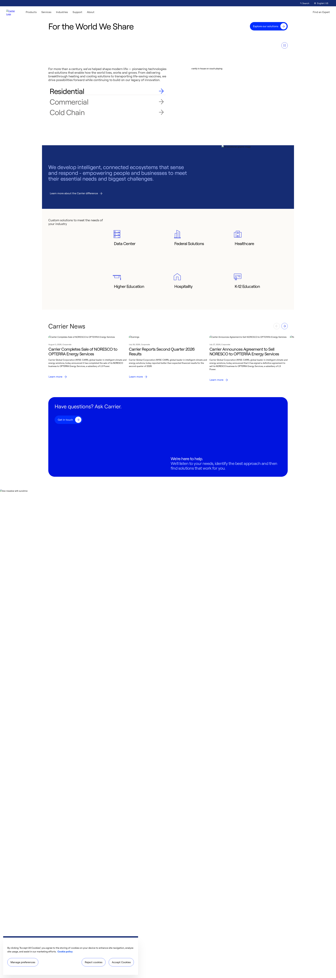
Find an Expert (321, 12)
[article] (87, 359)
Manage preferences (22, 962)
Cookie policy (65, 951)
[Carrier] (12, 12)
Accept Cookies (121, 962)
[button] (284, 45)
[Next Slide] (284, 326)
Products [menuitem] (31, 12)
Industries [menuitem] (62, 12)
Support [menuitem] (77, 12)
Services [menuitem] (46, 12)
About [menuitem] (90, 12)
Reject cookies (93, 962)
